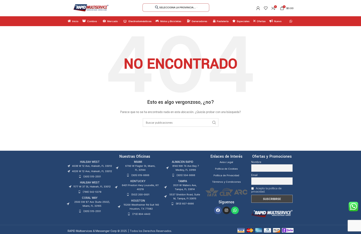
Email (254, 175)
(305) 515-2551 (92, 176)
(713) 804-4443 (141, 213)
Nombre (256, 162)
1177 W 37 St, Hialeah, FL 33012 (92, 186)
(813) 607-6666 (185, 203)
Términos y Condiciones (226, 181)
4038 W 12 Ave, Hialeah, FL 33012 (92, 165)
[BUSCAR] (214, 122)
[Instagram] (226, 210)
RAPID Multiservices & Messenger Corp (92, 230)
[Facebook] (218, 210)
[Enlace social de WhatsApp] (290, 21)
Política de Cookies (226, 168)
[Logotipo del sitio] (91, 7)
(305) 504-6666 (185, 175)
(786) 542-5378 (92, 191)
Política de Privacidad (226, 175)
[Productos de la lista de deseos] (265, 8)
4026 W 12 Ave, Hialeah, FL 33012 (92, 171)
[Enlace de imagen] (272, 213)
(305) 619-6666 (140, 175)
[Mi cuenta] (258, 8)
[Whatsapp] (235, 210)
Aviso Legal (226, 162)
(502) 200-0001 (140, 194)
